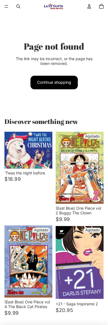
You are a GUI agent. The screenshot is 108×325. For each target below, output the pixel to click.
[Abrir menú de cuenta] (89, 6)
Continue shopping (54, 82)
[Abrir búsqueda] (18, 6)
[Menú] (6, 6)
